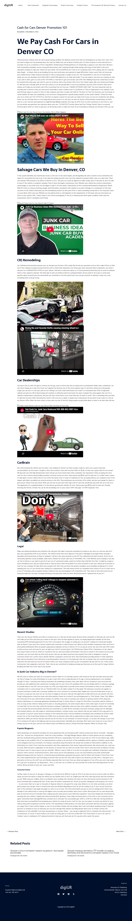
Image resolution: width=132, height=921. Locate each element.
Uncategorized (14, 856)
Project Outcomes (67, 5)
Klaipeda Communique (50, 5)
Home (20, 5)
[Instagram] (69, 894)
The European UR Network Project (103, 5)
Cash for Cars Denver (53, 102)
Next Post (121, 831)
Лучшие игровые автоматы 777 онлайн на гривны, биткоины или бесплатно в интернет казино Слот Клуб (93, 851)
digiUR (8, 5)
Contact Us (122, 5)
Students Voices (82, 5)
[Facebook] (58, 894)
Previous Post (12, 831)
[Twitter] (63, 894)
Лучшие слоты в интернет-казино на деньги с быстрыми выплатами (37, 851)
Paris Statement (33, 5)
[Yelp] (74, 894)
